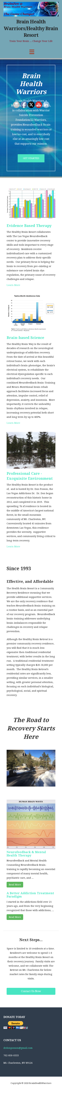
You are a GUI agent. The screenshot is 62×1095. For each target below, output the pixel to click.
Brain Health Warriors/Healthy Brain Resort (31, 28)
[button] (32, 52)
